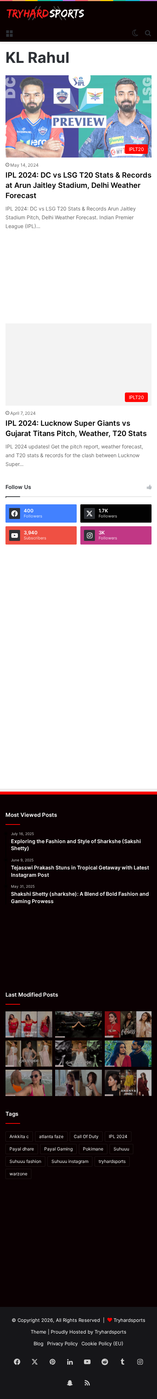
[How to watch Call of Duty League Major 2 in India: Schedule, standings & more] (78, 1024)
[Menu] (9, 32)
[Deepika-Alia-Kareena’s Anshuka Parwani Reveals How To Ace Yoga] (128, 1024)
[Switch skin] (135, 32)
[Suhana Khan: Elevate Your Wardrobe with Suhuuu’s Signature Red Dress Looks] (28, 1024)
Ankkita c (19, 1136)
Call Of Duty (86, 1136)
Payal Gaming (58, 1149)
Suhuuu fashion (25, 1161)
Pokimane (93, 1149)
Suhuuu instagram (69, 1161)
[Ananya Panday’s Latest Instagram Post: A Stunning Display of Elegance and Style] (128, 1083)
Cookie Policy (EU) (102, 1343)
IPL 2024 (118, 1136)
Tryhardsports (110, 1332)
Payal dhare (21, 1149)
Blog (38, 1343)
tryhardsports (112, 1161)
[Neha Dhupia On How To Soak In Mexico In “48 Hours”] (28, 1083)
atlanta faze (51, 1136)
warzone (18, 1173)
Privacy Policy (62, 1343)
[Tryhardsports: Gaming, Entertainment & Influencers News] (45, 13)
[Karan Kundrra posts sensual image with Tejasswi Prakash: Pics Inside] (128, 1053)
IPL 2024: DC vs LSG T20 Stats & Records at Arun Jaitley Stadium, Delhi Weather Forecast (78, 185)
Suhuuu (121, 1149)
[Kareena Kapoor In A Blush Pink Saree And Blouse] (28, 1053)
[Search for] (148, 32)
